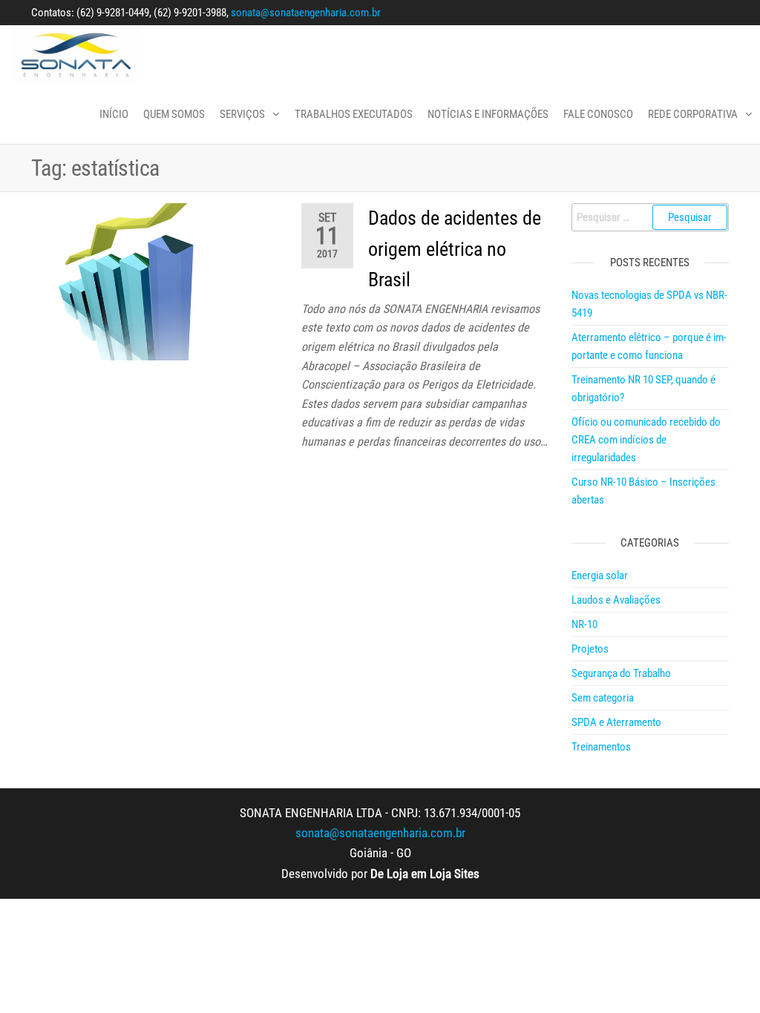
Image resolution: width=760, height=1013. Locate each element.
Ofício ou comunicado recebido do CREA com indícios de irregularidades (646, 439)
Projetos (590, 649)
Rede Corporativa (693, 114)
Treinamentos (601, 746)
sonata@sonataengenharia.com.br (306, 12)
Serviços (242, 114)
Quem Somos (174, 114)
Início (113, 114)
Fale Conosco (598, 114)
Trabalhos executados (354, 114)
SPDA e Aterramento (616, 722)
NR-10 (584, 624)
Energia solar (599, 575)
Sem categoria (602, 698)
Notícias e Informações (488, 114)
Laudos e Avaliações (616, 600)
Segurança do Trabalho (621, 673)
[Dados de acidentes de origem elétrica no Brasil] (155, 280)
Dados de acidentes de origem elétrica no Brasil (454, 249)
